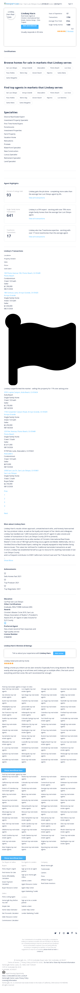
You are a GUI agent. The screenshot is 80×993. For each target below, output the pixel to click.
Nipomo (49, 73)
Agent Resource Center (29, 884)
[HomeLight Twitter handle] (55, 933)
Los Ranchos (62, 98)
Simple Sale (6, 906)
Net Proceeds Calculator (10, 913)
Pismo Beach (54, 68)
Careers (43, 873)
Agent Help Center (28, 888)
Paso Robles (10, 73)
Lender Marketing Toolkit (30, 913)
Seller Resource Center (9, 917)
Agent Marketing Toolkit (30, 891)
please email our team (50, 949)
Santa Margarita (11, 78)
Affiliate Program (46, 880)
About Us (45, 4)
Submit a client (26, 881)
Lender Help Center (28, 910)
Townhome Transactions (11, 231)
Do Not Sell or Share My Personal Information (59, 962)
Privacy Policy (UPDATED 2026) (32, 962)
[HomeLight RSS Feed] (76, 933)
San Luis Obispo (11, 68)
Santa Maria (62, 73)
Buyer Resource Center (10, 888)
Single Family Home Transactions (13, 210)
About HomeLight (47, 865)
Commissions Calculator (10, 920)
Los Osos (67, 68)
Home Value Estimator (9, 910)
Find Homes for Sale (9, 872)
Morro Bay (23, 73)
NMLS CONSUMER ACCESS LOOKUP (14, 976)
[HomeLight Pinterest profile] (72, 933)
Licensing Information (9, 980)
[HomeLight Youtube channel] (68, 933)
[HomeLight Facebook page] (59, 933)
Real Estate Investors (48, 883)
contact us (40, 951)
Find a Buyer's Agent (9, 869)
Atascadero (41, 68)
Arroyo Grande (27, 68)
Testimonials (45, 869)
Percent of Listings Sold (15, 191)
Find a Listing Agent (8, 897)
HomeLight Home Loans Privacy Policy (15, 978)
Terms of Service (13, 962)
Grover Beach (37, 73)
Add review (59, 653)
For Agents (58, 4)
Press (43, 876)
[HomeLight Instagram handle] (63, 933)
